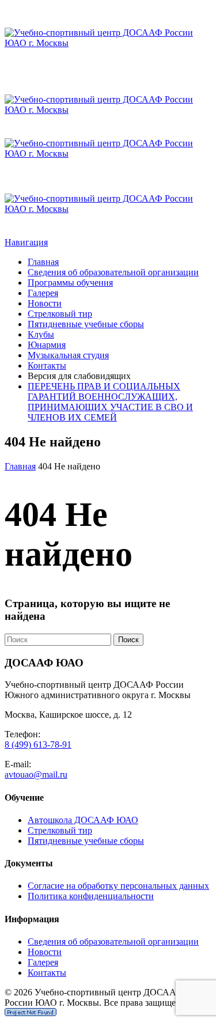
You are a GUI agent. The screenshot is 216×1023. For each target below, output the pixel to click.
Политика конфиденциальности (91, 896)
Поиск (128, 639)
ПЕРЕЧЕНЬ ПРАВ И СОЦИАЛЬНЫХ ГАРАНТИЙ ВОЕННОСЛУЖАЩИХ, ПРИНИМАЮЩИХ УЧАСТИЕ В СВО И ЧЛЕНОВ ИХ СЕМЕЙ (110, 401)
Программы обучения (70, 282)
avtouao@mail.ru (36, 774)
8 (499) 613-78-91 (38, 744)
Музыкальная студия (68, 355)
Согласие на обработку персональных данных (118, 886)
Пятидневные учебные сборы (86, 324)
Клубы (41, 334)
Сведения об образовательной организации (113, 272)
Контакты (47, 365)
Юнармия (47, 345)
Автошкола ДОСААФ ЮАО (83, 820)
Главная (43, 262)
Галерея (43, 293)
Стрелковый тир (60, 314)
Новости (45, 303)
